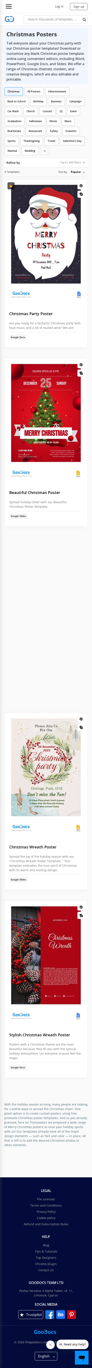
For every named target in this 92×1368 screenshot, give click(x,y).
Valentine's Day (72, 141)
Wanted (12, 151)
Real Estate (14, 131)
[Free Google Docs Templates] (9, 19)
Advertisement (57, 91)
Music (68, 121)
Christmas (13, 91)
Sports (11, 141)
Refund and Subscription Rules (46, 1224)
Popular (76, 172)
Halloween (35, 121)
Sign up (78, 7)
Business (56, 101)
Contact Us (46, 1270)
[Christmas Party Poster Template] (46, 241)
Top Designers (46, 1258)
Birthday (38, 101)
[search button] (84, 19)
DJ (61, 111)
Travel (51, 141)
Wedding (30, 151)
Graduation (14, 121)
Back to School (16, 101)
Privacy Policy (46, 1212)
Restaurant (35, 131)
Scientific (71, 131)
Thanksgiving (31, 141)
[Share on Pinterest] (81, 185)
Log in (59, 6)
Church (31, 111)
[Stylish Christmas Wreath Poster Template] (46, 963)
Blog (46, 1245)
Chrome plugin (46, 1264)
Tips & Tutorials (46, 1251)
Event (73, 111)
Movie (53, 121)
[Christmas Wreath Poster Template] (46, 775)
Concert (47, 111)
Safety (54, 131)
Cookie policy (46, 1218)
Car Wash (13, 111)
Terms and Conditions (46, 1205)
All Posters (33, 91)
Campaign (75, 101)
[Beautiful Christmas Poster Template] (46, 420)
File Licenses (46, 1199)
